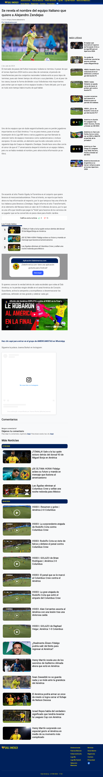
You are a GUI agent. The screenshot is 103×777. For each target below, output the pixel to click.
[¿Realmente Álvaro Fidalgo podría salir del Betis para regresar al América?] (17, 648)
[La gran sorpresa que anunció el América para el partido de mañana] (77, 98)
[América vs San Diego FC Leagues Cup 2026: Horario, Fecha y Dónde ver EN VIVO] (77, 148)
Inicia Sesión (25, 4)
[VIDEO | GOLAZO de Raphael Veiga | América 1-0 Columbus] (17, 631)
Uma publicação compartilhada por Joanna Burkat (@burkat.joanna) (29, 411)
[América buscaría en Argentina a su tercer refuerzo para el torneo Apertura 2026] (77, 163)
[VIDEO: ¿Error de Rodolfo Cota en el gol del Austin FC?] (77, 111)
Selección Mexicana (74, 764)
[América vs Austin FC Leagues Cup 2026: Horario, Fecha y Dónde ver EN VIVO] (77, 122)
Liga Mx (73, 757)
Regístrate (34, 4)
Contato (43, 4)
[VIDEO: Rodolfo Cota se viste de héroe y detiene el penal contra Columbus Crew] (17, 546)
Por (9, 22)
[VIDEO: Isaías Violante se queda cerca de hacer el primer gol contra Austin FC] (77, 84)
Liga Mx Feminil (76, 760)
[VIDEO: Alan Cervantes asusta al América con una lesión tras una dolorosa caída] (17, 614)
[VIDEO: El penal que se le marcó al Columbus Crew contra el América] (17, 580)
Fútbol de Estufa (76, 754)
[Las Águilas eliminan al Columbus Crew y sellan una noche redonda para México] (15, 247)
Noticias (90, 747)
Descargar (38, 273)
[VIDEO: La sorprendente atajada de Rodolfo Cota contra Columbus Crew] (17, 529)
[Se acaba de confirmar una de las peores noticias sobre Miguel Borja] (77, 59)
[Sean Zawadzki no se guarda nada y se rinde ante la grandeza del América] (17, 682)
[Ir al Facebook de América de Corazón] (57, 3)
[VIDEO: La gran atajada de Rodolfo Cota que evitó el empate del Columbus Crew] (17, 597)
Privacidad (51, 4)
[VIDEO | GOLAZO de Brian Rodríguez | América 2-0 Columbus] (17, 563)
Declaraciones (75, 747)
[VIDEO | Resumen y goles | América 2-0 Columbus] (17, 512)
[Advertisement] (35, 107)
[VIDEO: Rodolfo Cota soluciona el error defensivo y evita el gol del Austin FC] (77, 72)
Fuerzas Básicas (76, 751)
